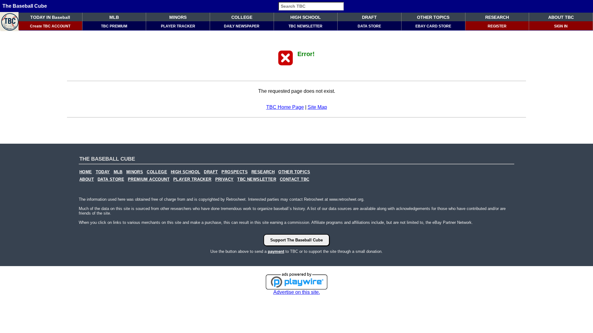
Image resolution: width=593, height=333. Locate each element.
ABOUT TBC (561, 17)
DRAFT (369, 17)
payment (276, 251)
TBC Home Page (285, 107)
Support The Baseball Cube (296, 240)
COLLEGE (241, 17)
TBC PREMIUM (114, 26)
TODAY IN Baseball (50, 17)
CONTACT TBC (294, 179)
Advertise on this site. (296, 292)
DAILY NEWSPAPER (241, 26)
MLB (114, 17)
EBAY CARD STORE (433, 26)
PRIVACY (224, 179)
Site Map (317, 107)
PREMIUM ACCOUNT (149, 179)
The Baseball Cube (24, 6)
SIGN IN (561, 26)
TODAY (103, 172)
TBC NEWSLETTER (305, 26)
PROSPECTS (234, 172)
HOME (85, 172)
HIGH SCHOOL (305, 17)
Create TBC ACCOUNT (50, 26)
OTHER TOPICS (433, 17)
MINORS (178, 17)
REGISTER (497, 26)
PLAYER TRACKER (178, 26)
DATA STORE (369, 26)
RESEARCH (497, 17)
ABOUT (86, 179)
